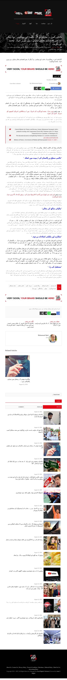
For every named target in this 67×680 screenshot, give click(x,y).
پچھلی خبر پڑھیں (54, 321)
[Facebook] (58, 313)
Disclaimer (41, 667)
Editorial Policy (49, 667)
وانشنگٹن (40, 288)
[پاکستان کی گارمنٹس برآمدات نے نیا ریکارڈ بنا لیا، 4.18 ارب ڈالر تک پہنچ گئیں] (52, 637)
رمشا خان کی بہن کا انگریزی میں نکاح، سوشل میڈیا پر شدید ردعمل (24, 539)
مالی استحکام (13, 285)
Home (58, 47)
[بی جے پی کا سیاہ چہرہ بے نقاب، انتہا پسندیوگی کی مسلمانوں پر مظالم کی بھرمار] (52, 512)
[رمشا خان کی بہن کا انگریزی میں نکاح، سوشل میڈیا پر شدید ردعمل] (52, 543)
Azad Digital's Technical (43, 671)
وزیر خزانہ (34, 288)
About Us (9, 667)
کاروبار (23, 23)
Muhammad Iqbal (43, 335)
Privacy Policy (22, 667)
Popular (39, 407)
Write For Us (56, 667)
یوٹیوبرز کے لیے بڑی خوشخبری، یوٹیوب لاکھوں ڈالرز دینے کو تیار (26, 571)
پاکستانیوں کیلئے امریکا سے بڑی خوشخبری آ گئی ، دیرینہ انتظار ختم (25, 618)
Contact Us (15, 667)
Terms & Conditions (32, 667)
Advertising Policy (33, 669)
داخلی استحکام (45, 285)
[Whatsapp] (43, 88)
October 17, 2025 (52, 140)
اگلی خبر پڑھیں (29, 321)
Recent (59, 407)
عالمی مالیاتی (21, 285)
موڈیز (45, 288)
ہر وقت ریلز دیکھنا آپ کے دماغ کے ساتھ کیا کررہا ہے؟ (24, 602)
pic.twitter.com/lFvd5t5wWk (51, 137)
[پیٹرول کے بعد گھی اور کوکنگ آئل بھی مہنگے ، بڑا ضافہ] (52, 559)
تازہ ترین (50, 23)
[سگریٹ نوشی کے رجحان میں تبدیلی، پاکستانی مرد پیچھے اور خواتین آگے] (52, 449)
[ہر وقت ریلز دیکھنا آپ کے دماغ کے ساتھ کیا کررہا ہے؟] (52, 606)
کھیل (30, 23)
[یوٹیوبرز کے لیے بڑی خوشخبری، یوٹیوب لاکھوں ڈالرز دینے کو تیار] (52, 574)
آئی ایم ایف (53, 285)
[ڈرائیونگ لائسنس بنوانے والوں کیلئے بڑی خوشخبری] (52, 496)
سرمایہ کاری (29, 285)
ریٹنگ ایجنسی (37, 285)
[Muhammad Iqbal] (44, 83)
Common (21, 407)
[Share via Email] (39, 88)
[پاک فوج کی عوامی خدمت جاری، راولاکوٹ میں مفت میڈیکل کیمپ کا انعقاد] (52, 433)
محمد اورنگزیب (52, 288)
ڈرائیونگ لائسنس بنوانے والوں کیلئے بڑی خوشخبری (29, 492)
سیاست (43, 23)
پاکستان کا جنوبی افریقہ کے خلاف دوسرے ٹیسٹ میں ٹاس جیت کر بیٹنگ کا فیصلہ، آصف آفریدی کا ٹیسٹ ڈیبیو (20, 325)
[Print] (35, 88)
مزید (18, 23)
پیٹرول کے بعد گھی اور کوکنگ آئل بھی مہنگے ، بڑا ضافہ (28, 555)
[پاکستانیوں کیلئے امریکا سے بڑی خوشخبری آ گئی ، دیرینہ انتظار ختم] (52, 621)
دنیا (37, 23)
